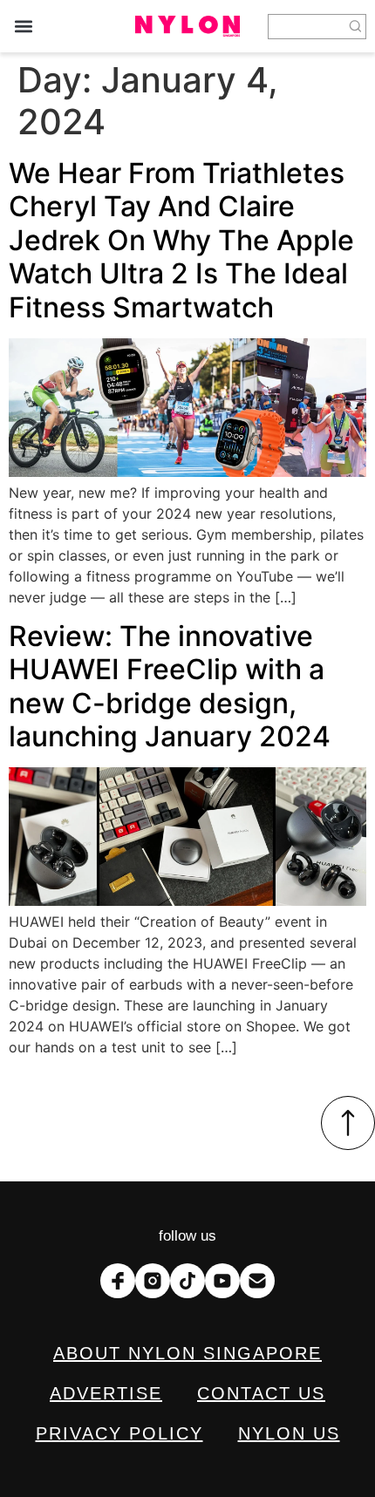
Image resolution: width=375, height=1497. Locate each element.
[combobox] (306, 26)
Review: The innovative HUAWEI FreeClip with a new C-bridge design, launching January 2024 (170, 686)
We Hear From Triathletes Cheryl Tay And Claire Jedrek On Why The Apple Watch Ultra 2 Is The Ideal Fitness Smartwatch (181, 240)
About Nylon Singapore (187, 1353)
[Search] (355, 26)
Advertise (106, 1393)
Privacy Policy (119, 1433)
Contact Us (261, 1393)
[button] (23, 26)
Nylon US (289, 1433)
